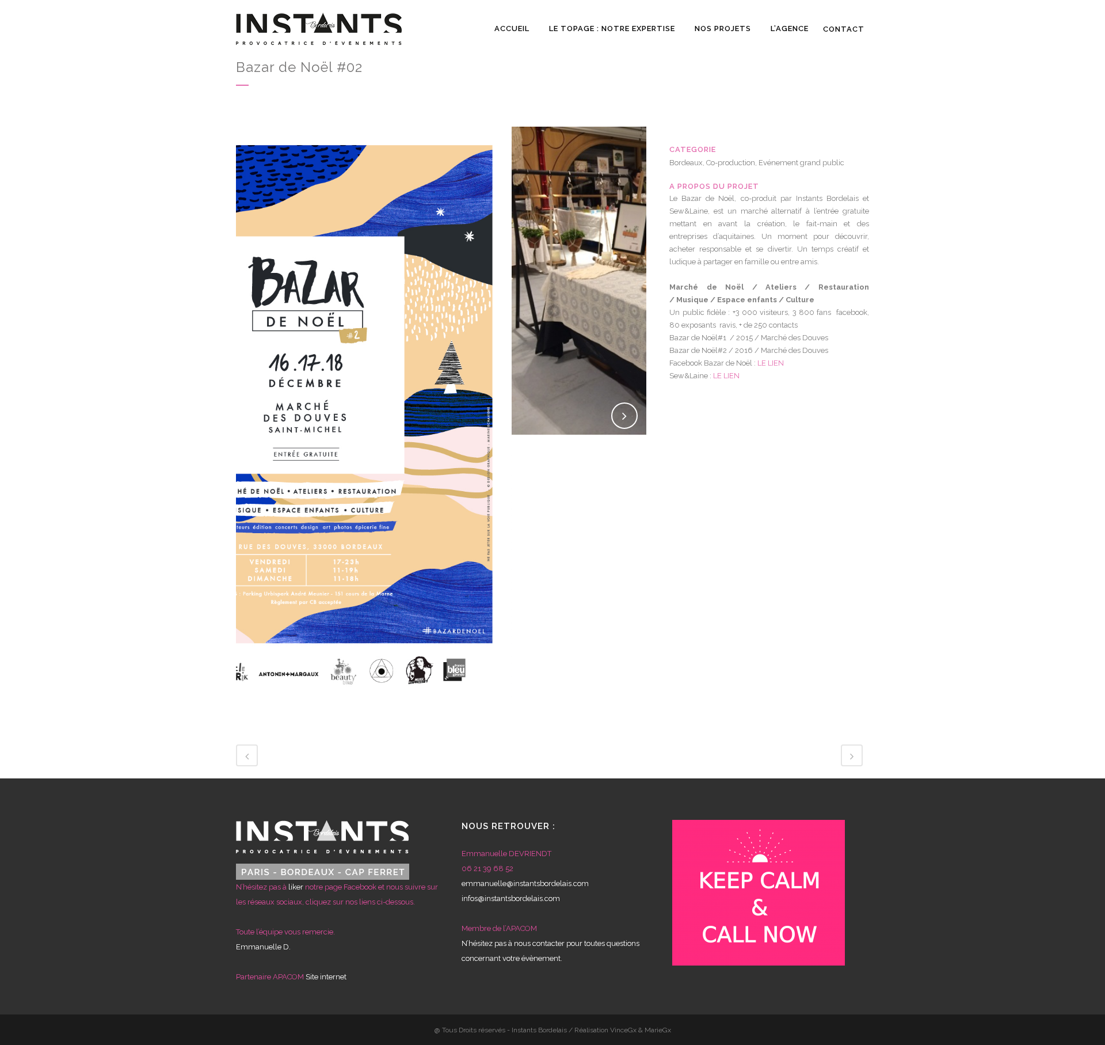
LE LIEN (770, 363)
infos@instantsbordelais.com (511, 898)
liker (295, 887)
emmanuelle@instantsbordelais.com (525, 883)
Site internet (326, 976)
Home (786, 71)
